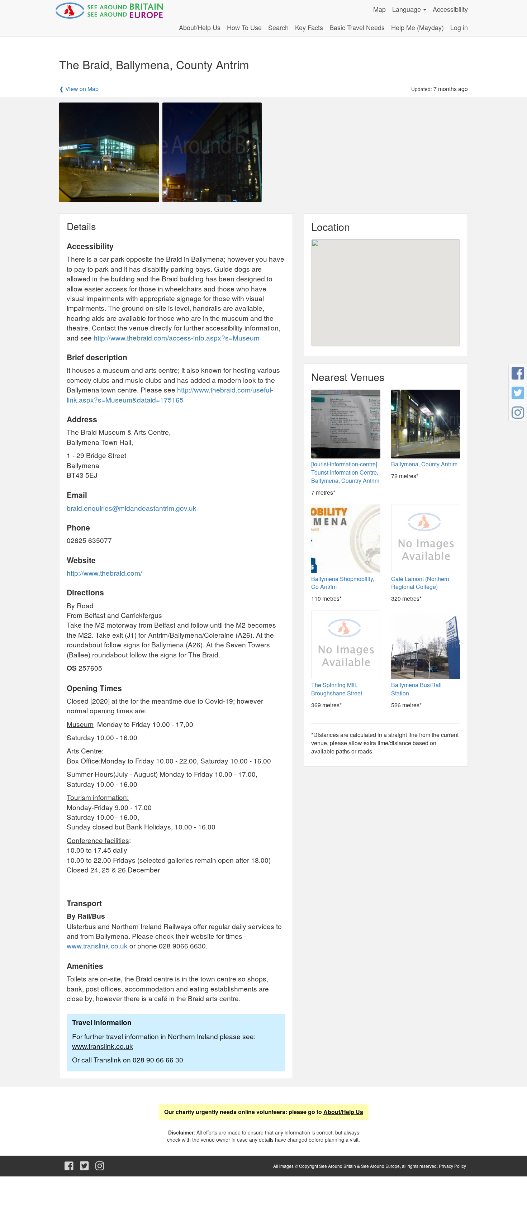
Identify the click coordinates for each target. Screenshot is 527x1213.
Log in (459, 27)
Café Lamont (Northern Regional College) (420, 583)
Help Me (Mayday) (417, 27)
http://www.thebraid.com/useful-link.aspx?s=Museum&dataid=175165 (170, 394)
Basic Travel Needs (357, 27)
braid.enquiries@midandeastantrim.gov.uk (132, 508)
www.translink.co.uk (97, 945)
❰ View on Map (79, 89)
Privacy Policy (452, 1166)
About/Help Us (199, 27)
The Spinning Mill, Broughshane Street (336, 689)
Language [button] (407, 9)
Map (379, 9)
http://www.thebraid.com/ (104, 572)
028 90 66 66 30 (158, 1059)
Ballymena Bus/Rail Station (416, 689)
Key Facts (309, 27)
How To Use (244, 27)
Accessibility (450, 9)
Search (278, 27)
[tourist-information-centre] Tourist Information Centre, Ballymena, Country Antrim (345, 472)
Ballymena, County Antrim (424, 464)
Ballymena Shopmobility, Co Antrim (342, 583)
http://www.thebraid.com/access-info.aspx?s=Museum (177, 337)
